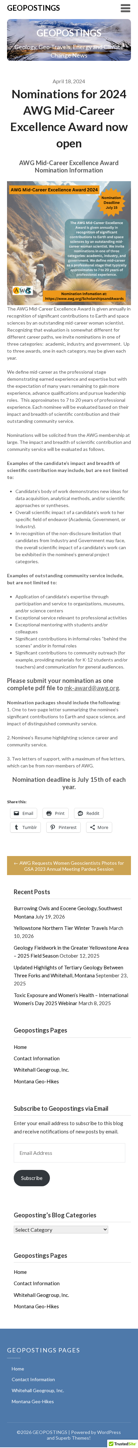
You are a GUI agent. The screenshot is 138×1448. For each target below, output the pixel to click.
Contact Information (37, 1058)
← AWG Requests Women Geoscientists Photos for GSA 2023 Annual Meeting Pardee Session (69, 866)
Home (20, 1047)
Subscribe (32, 1178)
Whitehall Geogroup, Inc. (41, 1070)
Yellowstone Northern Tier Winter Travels (61, 928)
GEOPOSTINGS (33, 7)
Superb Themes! (73, 1438)
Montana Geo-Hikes (36, 1081)
